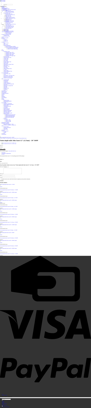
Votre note (2, 166)
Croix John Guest (8, 15)
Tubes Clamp (6, 67)
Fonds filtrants (4, 92)
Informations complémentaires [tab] (6, 153)
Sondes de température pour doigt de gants (12, 47)
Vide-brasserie (4, 134)
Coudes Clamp (6, 59)
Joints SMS (5, 128)
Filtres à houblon (4, 91)
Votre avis (2, 173)
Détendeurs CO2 (8, 10)
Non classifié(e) (4, 97)
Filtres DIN (5, 84)
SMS (2, 125)
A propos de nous (4, 10)
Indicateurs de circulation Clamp (8, 64)
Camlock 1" (5, 39)
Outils (3, 98)
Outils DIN (5, 87)
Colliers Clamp (6, 58)
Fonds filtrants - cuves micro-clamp (9, 75)
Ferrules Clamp (6, 62)
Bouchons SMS (6, 126)
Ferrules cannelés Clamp (7, 61)
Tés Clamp (5, 66)
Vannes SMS (6, 129)
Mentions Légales (4, 395)
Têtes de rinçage (6, 30)
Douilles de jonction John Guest (10, 18)
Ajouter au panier (2, 149)
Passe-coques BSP (6, 112)
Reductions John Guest (9, 22)
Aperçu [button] (1, 186)
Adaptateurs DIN (6, 79)
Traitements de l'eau (7, 36)
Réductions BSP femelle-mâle (10, 115)
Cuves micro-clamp (5, 72)
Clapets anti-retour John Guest (10, 14)
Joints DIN (5, 86)
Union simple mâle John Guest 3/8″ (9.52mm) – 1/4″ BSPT (9, 214)
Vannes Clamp (6, 70)
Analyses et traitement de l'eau (6, 34)
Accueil (1, 138)
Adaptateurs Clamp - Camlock (10, 53)
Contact (3, 404)
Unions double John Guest (10, 25)
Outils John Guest (8, 19)
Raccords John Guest (15, 138)
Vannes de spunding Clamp (8, 71)
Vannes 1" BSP (8, 119)
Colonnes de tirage (6, 8)
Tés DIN (5, 89)
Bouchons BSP (6, 105)
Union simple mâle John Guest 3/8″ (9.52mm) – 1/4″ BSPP (9, 189)
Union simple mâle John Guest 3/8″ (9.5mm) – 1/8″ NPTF (9, 206)
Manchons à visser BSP (7, 111)
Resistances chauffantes (5, 123)
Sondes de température (7, 45)
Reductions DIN (6, 88)
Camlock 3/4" (6, 41)
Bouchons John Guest (9, 13)
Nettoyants (3, 96)
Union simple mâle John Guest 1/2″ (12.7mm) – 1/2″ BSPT (9, 253)
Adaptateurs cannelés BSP (8, 103)
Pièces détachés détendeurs (10, 11)
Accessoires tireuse (9, 138)
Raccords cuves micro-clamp (8, 76)
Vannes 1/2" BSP (8, 120)
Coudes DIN (6, 81)
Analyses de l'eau (6, 35)
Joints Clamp (6, 65)
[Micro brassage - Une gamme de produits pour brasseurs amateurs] (2, 1)
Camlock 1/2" (6, 40)
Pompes (3, 99)
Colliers (5, 131)
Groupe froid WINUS (5, 93)
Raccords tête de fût (9, 32)
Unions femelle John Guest (10, 26)
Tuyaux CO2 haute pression (10, 12)
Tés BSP (5, 118)
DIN (2, 78)
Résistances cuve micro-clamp (8, 77)
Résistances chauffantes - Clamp (8, 124)
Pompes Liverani (6, 100)
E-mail (1, 177)
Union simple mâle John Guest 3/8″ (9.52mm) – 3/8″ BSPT (9, 245)
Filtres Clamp (6, 63)
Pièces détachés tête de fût (9, 31)
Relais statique (6, 44)
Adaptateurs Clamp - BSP (9, 52)
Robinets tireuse (6, 29)
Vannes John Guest (8, 28)
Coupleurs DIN (6, 82)
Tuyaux (5, 132)
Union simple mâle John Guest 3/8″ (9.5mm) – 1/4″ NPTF (9, 197)
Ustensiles (3, 133)
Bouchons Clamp (6, 56)
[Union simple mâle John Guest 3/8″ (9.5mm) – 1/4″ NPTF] (9, 143)
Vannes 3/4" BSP (8, 121)
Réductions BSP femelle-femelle (10, 114)
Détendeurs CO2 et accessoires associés (10, 9)
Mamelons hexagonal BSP (8, 110)
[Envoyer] (2, 400)
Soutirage (3, 130)
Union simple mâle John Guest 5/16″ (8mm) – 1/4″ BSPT (8, 230)
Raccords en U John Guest (10, 20)
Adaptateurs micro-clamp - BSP (10, 55)
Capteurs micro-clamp (7, 73)
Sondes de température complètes (11, 46)
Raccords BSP (4, 102)
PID (4, 43)
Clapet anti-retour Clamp (7, 57)
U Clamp (5, 69)
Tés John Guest (8, 23)
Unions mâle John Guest (9, 27)
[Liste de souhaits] (0, 185)
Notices (3, 402)
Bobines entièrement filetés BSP (8, 104)
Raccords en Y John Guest (10, 21)
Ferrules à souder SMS (7, 127)
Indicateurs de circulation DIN (8, 85)
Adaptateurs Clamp (7, 51)
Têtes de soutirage (8, 33)
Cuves (5, 74)
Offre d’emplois (4, 403)
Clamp (3, 50)
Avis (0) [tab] (3, 154)
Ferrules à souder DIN (7, 83)
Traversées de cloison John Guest (11, 24)
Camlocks (3, 38)
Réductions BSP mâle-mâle (10, 117)
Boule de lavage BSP (5, 37)
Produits (3, 7)
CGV (3, 394)
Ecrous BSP (5, 107)
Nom (1, 175)
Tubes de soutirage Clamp (8, 68)
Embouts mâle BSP (7, 108)
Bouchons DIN (6, 80)
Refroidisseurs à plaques (5, 122)
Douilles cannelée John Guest (10, 17)
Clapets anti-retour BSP (7, 106)
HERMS (3, 94)
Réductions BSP (6, 113)
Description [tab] (3, 152)
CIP (2, 49)
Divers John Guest (8, 16)
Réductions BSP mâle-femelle (10, 116)
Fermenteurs (4, 90)
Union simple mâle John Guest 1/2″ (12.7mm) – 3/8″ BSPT (9, 222)
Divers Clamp (6, 60)
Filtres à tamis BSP (6, 109)
